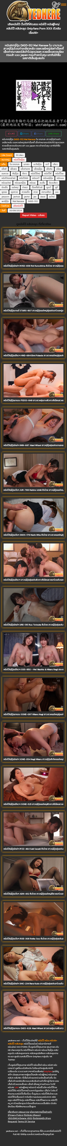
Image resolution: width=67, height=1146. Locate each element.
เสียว (55, 164)
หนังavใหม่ (6, 182)
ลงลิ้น (42, 182)
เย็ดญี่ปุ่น (38, 169)
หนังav (33, 182)
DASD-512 (33, 201)
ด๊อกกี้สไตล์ (37, 187)
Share (25, 133)
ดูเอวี (48, 187)
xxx (56, 192)
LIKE (12, 133)
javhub (16, 196)
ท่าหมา (25, 187)
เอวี (47, 164)
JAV (16, 1087)
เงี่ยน (58, 169)
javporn (5, 196)
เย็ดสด (13, 169)
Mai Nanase (18, 201)
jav (34, 196)
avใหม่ (52, 196)
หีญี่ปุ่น (15, 173)
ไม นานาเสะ (15, 164)
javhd (26, 196)
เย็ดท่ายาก (25, 169)
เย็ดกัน (49, 169)
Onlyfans (48, 1071)
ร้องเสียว (53, 182)
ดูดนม (4, 192)
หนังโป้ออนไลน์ (8, 178)
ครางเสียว (46, 192)
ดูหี (56, 187)
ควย (36, 192)
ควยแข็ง (26, 192)
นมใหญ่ (15, 187)
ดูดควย (14, 192)
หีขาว (24, 173)
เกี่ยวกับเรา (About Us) (18, 1112)
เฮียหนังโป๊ (18, 205)
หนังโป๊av (59, 173)
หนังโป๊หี (47, 173)
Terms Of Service (26, 1121)
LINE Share (53, 133)
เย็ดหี (4, 169)
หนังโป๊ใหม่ (35, 173)
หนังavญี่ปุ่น (20, 182)
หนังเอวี (35, 178)
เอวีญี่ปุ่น (37, 164)
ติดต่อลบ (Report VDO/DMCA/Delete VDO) (24, 1117)
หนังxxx (60, 178)
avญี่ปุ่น (5, 201)
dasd (42, 196)
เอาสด (26, 164)
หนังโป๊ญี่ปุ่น (19, 159)
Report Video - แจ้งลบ (33, 215)
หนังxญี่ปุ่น (48, 178)
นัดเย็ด (5, 187)
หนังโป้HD (23, 178)
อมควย (5, 173)
